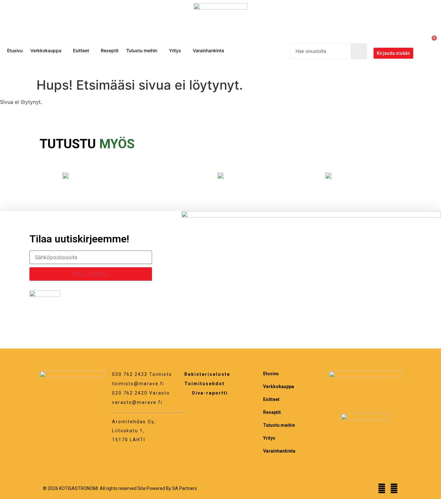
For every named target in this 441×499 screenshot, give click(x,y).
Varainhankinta (208, 50)
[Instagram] (394, 488)
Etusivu (15, 50)
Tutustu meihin (141, 50)
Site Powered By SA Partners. (168, 488)
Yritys (175, 50)
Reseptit (109, 50)
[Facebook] (382, 488)
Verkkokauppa (45, 50)
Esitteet (81, 50)
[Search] (359, 51)
